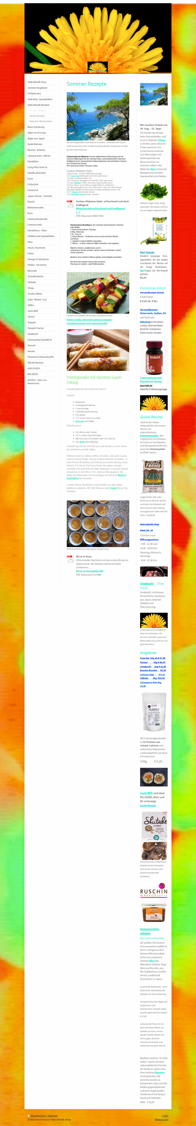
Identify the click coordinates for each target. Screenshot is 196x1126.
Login (165, 1115)
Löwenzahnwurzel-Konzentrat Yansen (151, 379)
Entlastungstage (149, 435)
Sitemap (53, 1115)
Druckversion (38, 1115)
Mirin (82, 441)
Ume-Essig (75, 176)
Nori (153, 169)
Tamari (75, 192)
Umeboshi (147, 583)
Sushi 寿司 (146, 793)
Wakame (77, 183)
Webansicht (161, 1119)
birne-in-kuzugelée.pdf (89, 571)
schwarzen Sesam (78, 194)
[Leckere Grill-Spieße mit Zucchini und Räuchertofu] (98, 293)
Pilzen (162, 140)
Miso (152, 960)
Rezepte (160, 1072)
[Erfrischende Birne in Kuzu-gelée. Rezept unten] (98, 523)
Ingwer (113, 488)
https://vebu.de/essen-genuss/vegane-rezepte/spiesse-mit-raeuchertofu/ (89, 321)
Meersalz (79, 421)
